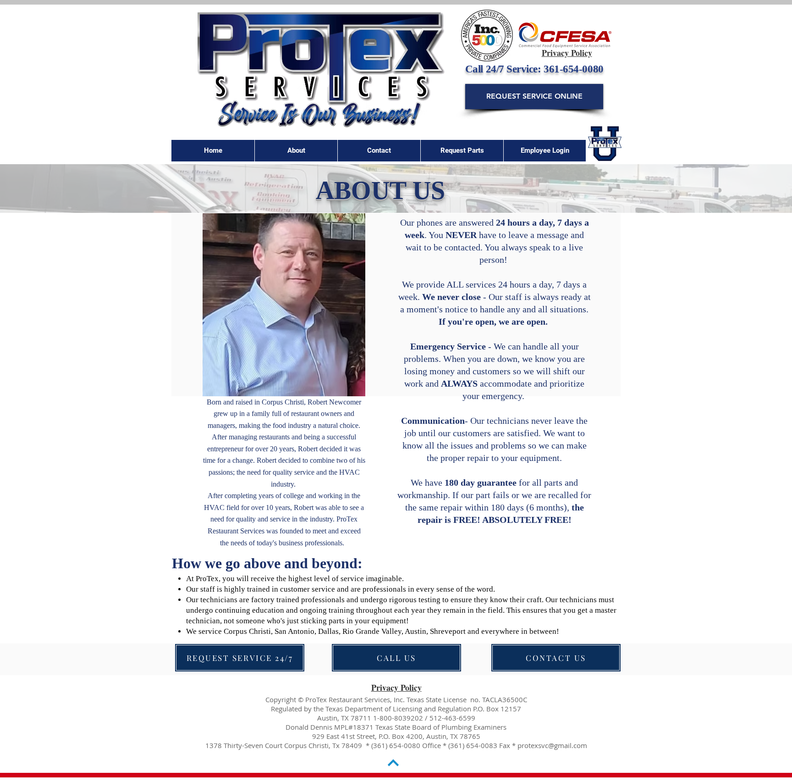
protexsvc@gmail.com (552, 745)
